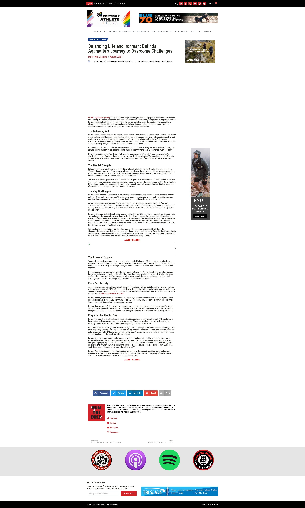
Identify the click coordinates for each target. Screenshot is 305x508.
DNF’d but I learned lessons (112, 293)
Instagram (114, 432)
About (194, 32)
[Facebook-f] (181, 3)
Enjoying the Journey (97, 39)
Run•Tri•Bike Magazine (97, 57)
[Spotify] (199, 3)
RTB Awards (181, 32)
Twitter (113, 423)
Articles (98, 32)
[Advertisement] (132, 374)
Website (113, 418)
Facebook (114, 427)
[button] (176, 4)
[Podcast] (204, 3)
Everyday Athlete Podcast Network (127, 32)
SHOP (206, 32)
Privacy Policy (206, 504)
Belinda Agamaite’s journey (99, 117)
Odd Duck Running (162, 32)
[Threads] (185, 3)
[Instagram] (190, 3)
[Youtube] (195, 3)
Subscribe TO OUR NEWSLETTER (109, 3)
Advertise (215, 504)
